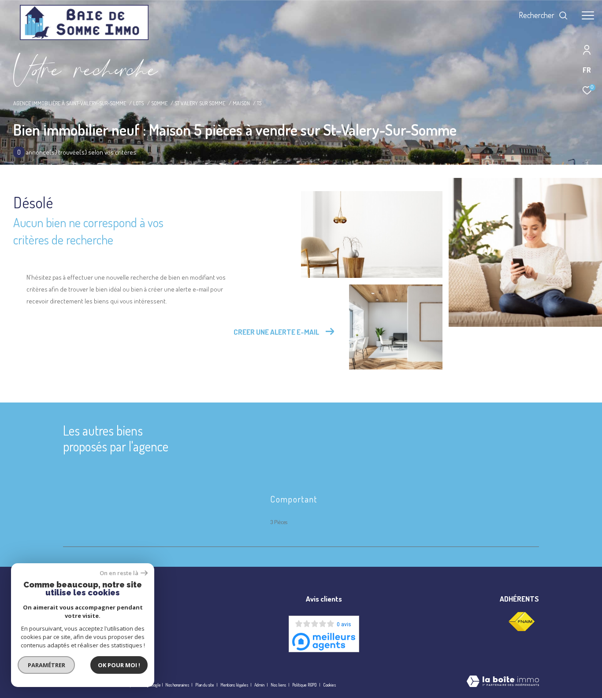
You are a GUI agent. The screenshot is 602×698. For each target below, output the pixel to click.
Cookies (329, 685)
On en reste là (119, 573)
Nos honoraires (177, 684)
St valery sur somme (200, 103)
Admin (259, 684)
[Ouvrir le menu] (588, 15)
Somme (159, 103)
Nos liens (279, 684)
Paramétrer (46, 665)
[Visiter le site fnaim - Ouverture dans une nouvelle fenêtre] (521, 621)
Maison (241, 103)
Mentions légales (234, 684)
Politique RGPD (304, 684)
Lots (138, 103)
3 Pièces (278, 521)
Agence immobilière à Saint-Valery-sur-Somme (69, 103)
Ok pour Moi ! (119, 665)
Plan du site (205, 684)
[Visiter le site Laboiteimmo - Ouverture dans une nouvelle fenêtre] (503, 682)
